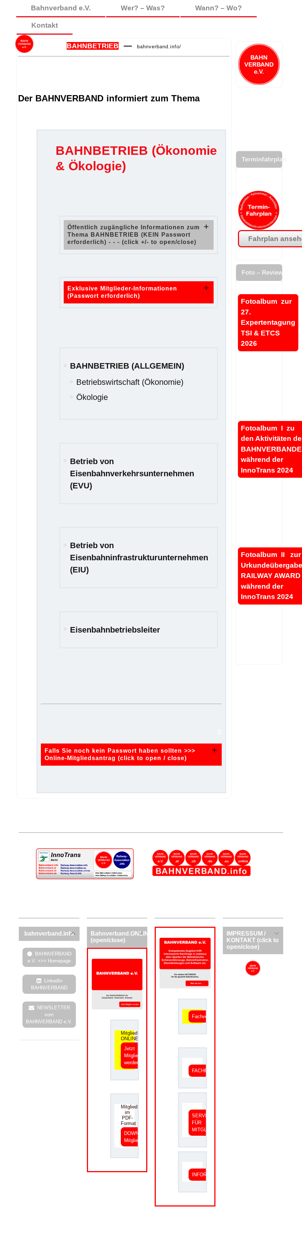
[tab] (139, 235)
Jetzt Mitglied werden (132, 1055)
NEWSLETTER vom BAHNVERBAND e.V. (49, 1014)
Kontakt (44, 25)
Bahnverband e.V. (61, 8)
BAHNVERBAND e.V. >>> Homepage (49, 957)
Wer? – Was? (143, 8)
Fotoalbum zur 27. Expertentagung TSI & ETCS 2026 (268, 322)
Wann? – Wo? (218, 8)
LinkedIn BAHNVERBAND (49, 984)
